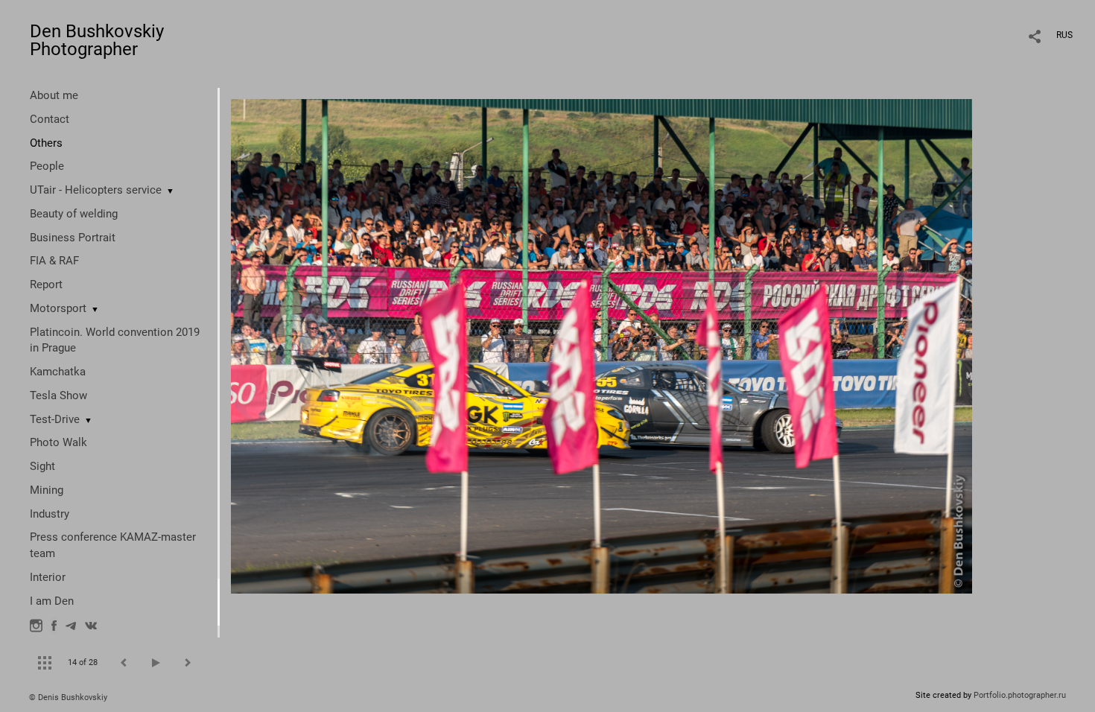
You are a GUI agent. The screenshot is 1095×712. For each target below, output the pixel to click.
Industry (49, 514)
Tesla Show (58, 395)
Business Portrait (72, 237)
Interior (48, 577)
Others (46, 143)
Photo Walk (58, 442)
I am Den (52, 601)
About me (54, 95)
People (47, 166)
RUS (1064, 35)
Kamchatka (58, 371)
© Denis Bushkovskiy (68, 697)
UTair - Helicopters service (96, 190)
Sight (42, 466)
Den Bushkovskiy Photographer (97, 40)
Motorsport (58, 308)
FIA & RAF (54, 260)
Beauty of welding (74, 213)
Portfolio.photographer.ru (1020, 695)
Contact (49, 119)
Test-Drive (55, 419)
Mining (46, 490)
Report (46, 284)
